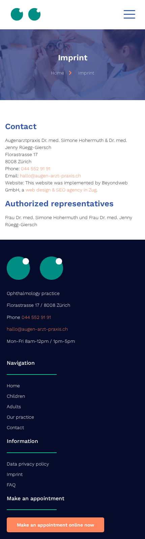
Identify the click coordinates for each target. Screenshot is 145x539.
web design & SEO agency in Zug (61, 189)
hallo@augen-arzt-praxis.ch (50, 175)
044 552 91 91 (35, 168)
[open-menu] (129, 14)
